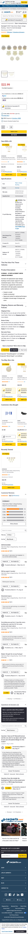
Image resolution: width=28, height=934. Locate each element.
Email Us (15, 350)
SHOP (2, 867)
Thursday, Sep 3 (5, 115)
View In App (24, 2)
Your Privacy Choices (14, 915)
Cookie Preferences (19, 912)
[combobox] (11, 539)
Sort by (3, 539)
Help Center (24, 350)
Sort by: (3, 730)
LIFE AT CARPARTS (6, 872)
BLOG (2, 883)
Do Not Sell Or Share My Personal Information (14, 917)
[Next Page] (21, 698)
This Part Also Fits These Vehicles (10, 264)
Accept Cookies (20, 931)
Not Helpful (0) (15, 561)
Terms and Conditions (20, 908)
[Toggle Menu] (2, 12)
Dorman (17, 188)
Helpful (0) (5, 561)
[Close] (26, 924)
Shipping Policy (20, 315)
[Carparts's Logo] (8, 12)
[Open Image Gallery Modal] (14, 53)
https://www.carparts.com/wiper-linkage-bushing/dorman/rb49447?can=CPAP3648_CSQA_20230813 (13, 763)
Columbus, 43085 (16, 118)
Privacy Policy (6, 908)
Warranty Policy (14, 906)
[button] (14, 2)
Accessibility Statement (7, 912)
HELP (2, 878)
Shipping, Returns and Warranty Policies (12, 306)
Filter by (3, 534)
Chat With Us (6, 350)
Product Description (8, 270)
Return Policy (23, 906)
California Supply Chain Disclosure (14, 910)
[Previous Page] (6, 698)
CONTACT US (4, 888)
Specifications (6, 179)
